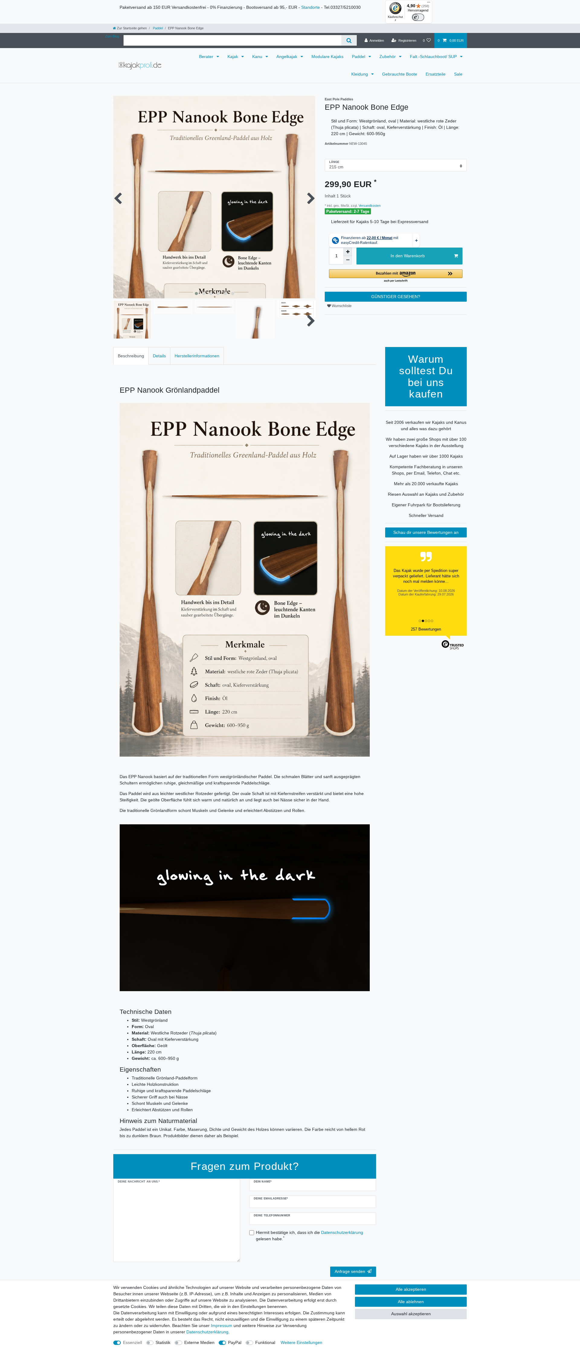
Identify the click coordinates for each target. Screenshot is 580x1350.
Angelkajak (287, 56)
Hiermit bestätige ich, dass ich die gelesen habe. (309, 1235)
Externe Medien (199, 1342)
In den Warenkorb (408, 255)
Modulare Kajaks (327, 56)
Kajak (233, 56)
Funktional (265, 1342)
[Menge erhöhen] (347, 252)
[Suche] (349, 40)
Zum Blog (112, 36)
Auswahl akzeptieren (411, 1313)
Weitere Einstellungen (301, 1342)
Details (159, 355)
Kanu (257, 56)
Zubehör (388, 56)
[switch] (418, 17)
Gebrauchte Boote (399, 74)
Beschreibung (131, 355)
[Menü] (428, 3)
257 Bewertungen (426, 629)
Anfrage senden (350, 1271)
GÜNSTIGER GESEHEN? (395, 296)
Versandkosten (369, 205)
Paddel (157, 28)
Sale (458, 74)
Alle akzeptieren (411, 1289)
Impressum (221, 1325)
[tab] (131, 356)
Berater (206, 56)
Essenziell (132, 1342)
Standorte (310, 7)
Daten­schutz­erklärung (207, 1331)
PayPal (234, 1342)
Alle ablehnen (411, 1301)
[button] (395, 276)
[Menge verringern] (347, 260)
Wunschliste (341, 306)
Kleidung (360, 74)
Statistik (163, 1342)
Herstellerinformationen (197, 355)
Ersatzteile (436, 74)
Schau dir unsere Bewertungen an (426, 532)
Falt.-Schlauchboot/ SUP (434, 56)
